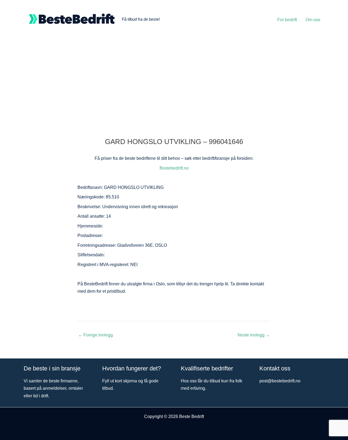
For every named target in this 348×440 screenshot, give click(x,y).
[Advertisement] (174, 79)
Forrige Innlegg (95, 335)
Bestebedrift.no (174, 168)
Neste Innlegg (254, 335)
